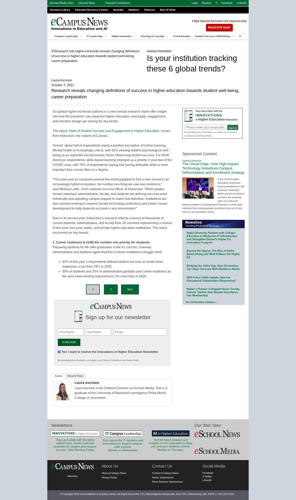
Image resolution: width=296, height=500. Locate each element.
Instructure (67, 135)
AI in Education (181, 36)
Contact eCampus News (165, 473)
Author (58, 375)
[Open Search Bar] (240, 36)
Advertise (72, 476)
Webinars (133, 9)
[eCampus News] (79, 23)
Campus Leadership (66, 36)
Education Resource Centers (91, 9)
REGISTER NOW (219, 27)
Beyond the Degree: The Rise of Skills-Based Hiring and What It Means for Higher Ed (213, 254)
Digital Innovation (121, 36)
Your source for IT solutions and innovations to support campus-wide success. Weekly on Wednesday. (123, 445)
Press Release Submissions (167, 481)
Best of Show (167, 9)
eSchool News (86, 2)
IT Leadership (94, 36)
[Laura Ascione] (63, 400)
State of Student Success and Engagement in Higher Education (114, 131)
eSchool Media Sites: (61, 2)
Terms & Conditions (112, 360)
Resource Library (60, 9)
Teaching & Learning (152, 36)
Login (195, 2)
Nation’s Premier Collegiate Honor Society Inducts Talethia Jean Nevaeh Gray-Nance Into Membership (213, 292)
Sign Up (233, 128)
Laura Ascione (87, 383)
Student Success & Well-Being (212, 36)
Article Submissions (163, 477)
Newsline (118, 9)
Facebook (207, 473)
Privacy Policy (132, 360)
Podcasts (149, 9)
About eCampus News (114, 473)
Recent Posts (76, 375)
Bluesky (206, 2)
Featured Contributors (117, 2)
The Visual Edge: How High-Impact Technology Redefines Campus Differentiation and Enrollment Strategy (213, 168)
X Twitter (207, 476)
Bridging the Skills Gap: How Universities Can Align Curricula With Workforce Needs (213, 267)
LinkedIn (207, 480)
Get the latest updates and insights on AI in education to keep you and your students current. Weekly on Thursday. (171, 444)
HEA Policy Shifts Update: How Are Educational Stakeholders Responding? (211, 279)
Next (130, 289)
